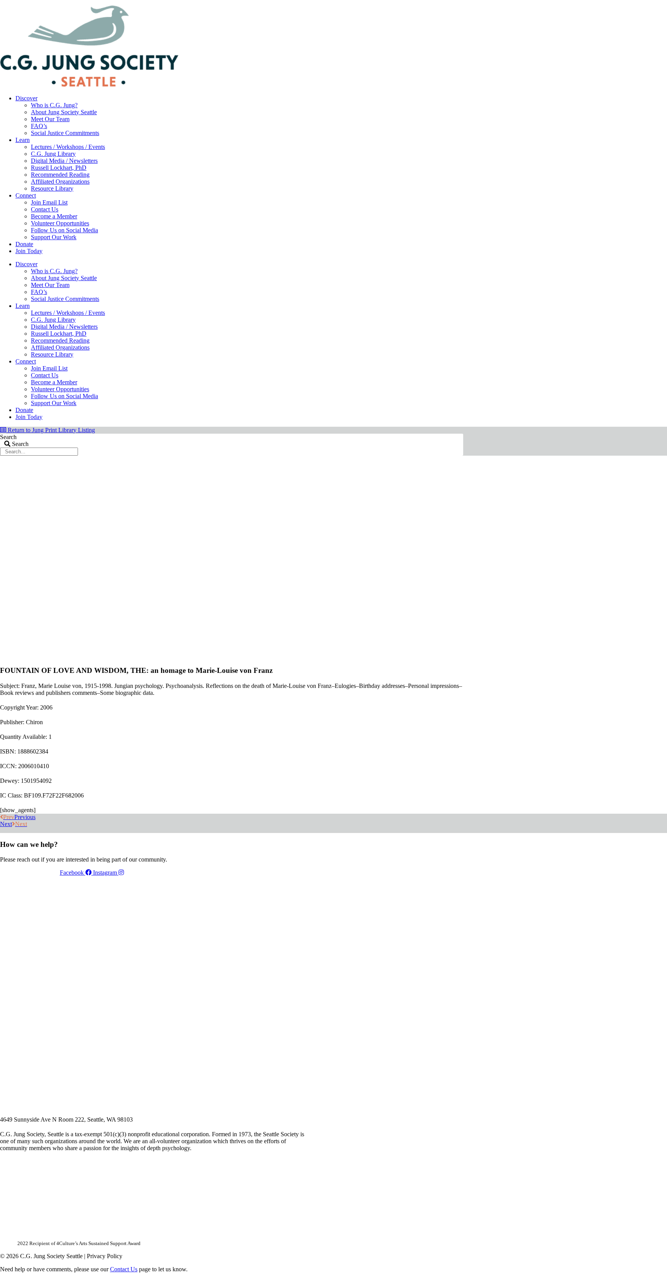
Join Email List (49, 202)
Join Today (28, 251)
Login (456, 2)
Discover (26, 98)
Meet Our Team (50, 119)
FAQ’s (39, 126)
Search (8, 437)
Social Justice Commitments (65, 133)
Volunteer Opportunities (60, 223)
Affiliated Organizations (60, 181)
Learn (22, 140)
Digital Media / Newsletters (64, 160)
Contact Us (44, 209)
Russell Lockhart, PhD (58, 167)
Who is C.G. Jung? (54, 105)
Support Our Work (53, 237)
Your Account (360, 2)
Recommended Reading (60, 174)
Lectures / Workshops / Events (68, 147)
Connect (25, 195)
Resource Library (52, 188)
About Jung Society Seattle (64, 112)
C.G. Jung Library (53, 153)
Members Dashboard (412, 2)
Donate (24, 244)
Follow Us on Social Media (64, 230)
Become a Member (54, 216)
